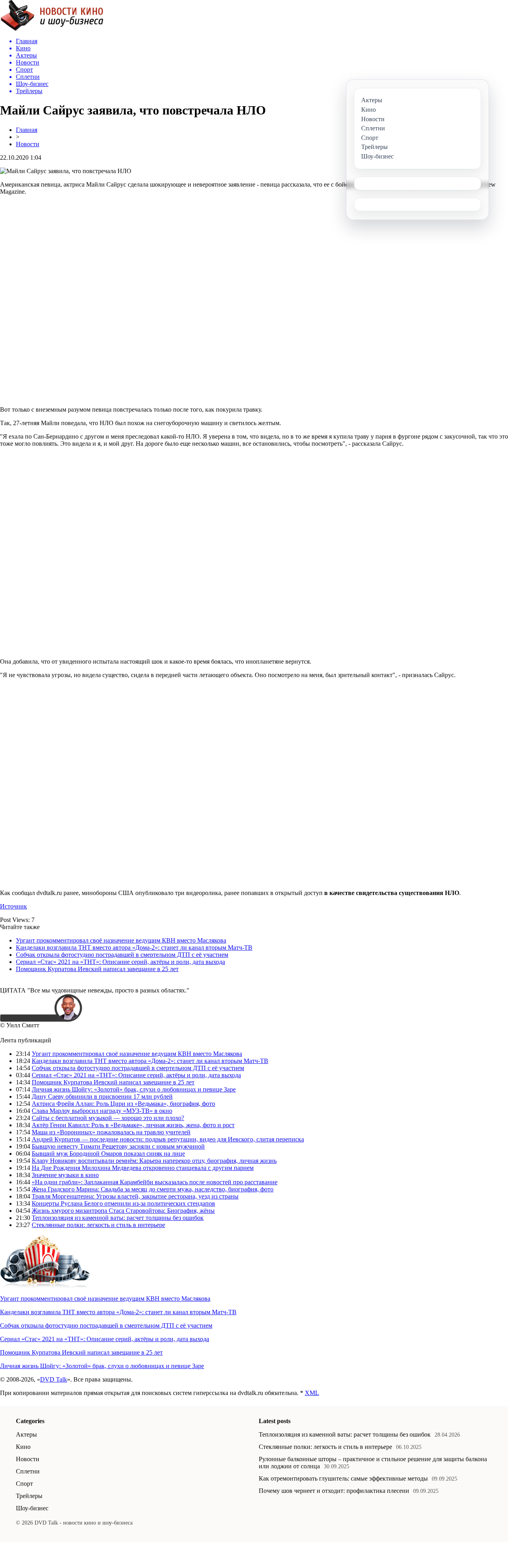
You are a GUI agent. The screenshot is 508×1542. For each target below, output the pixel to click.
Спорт (24, 1483)
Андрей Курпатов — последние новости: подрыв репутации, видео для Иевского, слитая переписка (168, 1139)
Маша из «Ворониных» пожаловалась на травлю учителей (111, 1132)
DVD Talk (53, 1379)
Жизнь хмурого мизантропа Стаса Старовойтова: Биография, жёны (123, 1210)
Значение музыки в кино (65, 1175)
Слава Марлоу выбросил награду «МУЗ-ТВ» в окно (102, 1110)
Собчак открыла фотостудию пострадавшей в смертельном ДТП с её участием (122, 954)
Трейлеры (29, 1495)
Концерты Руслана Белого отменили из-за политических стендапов (123, 1203)
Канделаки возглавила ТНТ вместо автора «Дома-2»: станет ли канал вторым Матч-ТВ (134, 947)
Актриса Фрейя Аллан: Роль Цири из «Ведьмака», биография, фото (123, 1103)
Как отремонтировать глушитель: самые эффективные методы (343, 1478)
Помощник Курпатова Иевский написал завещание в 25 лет (97, 969)
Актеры (26, 1434)
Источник (13, 906)
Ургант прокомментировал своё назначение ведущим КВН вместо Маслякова (121, 940)
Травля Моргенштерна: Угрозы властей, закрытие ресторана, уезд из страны (135, 1196)
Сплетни (28, 1471)
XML (312, 1392)
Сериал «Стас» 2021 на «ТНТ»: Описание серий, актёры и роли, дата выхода (120, 961)
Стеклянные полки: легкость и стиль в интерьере (98, 1224)
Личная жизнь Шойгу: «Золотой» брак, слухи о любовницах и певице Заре (134, 1089)
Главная (26, 129)
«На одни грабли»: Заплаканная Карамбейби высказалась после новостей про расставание (154, 1182)
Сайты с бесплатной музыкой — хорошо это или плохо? (108, 1118)
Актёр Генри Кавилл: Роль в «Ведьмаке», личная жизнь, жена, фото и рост (133, 1125)
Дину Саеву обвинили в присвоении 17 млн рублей (102, 1096)
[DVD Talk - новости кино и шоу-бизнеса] (52, 29)
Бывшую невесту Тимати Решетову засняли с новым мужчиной (118, 1146)
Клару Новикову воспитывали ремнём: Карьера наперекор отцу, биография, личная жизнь (154, 1160)
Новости (27, 144)
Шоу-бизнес (32, 1508)
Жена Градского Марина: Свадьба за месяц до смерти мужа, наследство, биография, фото (152, 1189)
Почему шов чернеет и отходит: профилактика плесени (334, 1490)
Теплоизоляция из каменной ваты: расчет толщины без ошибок (118, 1217)
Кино (23, 1446)
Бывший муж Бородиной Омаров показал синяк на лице (108, 1153)
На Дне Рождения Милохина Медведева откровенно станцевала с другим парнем (143, 1167)
